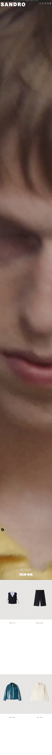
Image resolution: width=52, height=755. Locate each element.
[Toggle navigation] (50, 3)
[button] (42, 3)
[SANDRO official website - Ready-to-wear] (13, 4)
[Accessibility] (2, 529)
